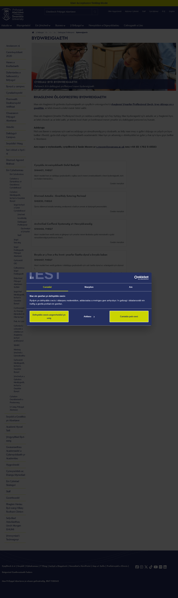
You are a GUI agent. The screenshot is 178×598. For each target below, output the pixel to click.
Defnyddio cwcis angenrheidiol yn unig (49, 316)
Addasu (87, 316)
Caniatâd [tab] (47, 287)
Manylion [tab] (89, 287)
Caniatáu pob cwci (129, 316)
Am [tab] (130, 287)
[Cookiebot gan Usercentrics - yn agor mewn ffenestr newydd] (136, 278)
